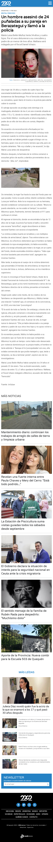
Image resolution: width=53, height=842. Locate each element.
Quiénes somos (22, 817)
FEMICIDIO (16, 80)
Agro (38, 814)
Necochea (10, 811)
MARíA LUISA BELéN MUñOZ (43, 81)
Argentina (26, 811)
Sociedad (9, 814)
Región (18, 811)
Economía (31, 814)
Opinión (45, 814)
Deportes (43, 811)
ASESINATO (24, 80)
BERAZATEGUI (32, 80)
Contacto (33, 817)
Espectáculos (19, 814)
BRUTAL (40, 80)
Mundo (35, 811)
